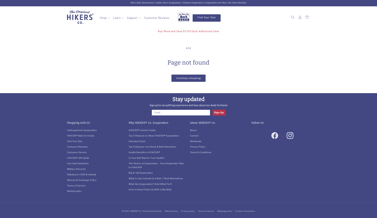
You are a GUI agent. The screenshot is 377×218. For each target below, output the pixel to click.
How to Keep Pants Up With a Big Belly (150, 189)
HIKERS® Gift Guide (78, 158)
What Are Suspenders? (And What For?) (150, 184)
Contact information (245, 211)
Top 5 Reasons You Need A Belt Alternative (152, 146)
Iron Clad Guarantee (78, 163)
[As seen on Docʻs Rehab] (184, 16)
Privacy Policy (197, 146)
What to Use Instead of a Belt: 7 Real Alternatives (156, 178)
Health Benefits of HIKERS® (144, 152)
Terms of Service (76, 185)
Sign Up (219, 112)
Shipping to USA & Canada (81, 174)
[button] (104, 18)
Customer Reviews (77, 146)
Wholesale (196, 141)
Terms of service (206, 211)
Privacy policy (188, 211)
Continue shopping (188, 78)
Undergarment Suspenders (82, 130)
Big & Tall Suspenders (141, 172)
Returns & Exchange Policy (82, 180)
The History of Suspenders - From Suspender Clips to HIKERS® (156, 165)
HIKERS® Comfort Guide (142, 130)
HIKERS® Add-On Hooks (80, 135)
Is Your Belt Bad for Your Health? (147, 158)
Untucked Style (137, 141)
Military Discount (76, 169)
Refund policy (74, 191)
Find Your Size (206, 17)
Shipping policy (224, 211)
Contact (194, 135)
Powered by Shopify (152, 211)
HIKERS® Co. (136, 211)
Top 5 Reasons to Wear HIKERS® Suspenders (154, 135)
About (193, 130)
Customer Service (77, 152)
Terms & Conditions (200, 152)
